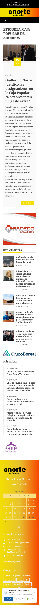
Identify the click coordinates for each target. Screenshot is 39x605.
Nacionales (17, 584)
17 (6, 513)
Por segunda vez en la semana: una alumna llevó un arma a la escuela (25, 299)
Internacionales (23, 580)
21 (24, 513)
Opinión (27, 584)
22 (29, 513)
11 (10, 509)
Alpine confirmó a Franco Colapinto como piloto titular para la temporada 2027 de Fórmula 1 (25, 317)
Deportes (16, 576)
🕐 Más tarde (19, 599)
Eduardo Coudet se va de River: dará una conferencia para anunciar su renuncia (25, 336)
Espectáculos (9, 580)
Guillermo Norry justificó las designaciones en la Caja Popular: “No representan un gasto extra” (19, 90)
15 (29, 509)
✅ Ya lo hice (30, 599)
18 (10, 513)
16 (33, 509)
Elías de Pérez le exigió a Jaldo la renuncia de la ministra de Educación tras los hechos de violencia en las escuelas (25, 279)
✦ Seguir (8, 599)
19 (15, 513)
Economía (27, 576)
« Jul (18, 527)
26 (15, 517)
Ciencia (7, 576)
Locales (9, 75)
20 (19, 513)
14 (24, 509)
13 (19, 509)
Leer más (27, 203)
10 (6, 509)
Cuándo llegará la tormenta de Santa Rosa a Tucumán (25, 259)
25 (10, 517)
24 (6, 517)
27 (19, 517)
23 (33, 513)
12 (15, 509)
